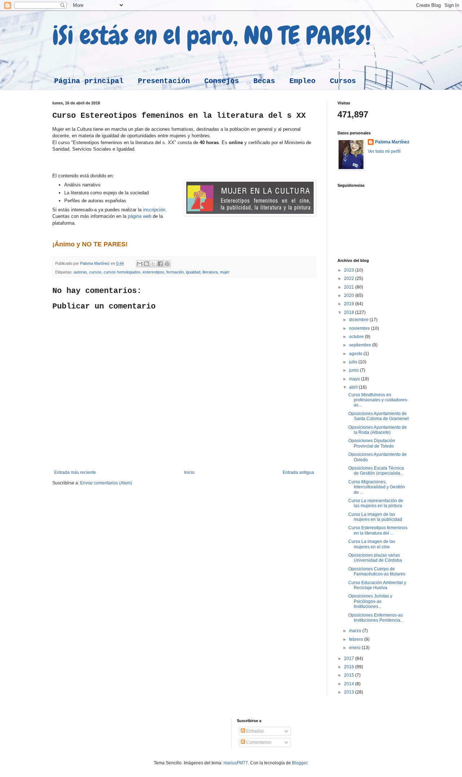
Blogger (299, 762)
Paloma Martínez (392, 141)
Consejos (221, 81)
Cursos (343, 81)
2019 (349, 303)
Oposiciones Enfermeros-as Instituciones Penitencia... (376, 618)
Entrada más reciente (75, 472)
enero (355, 647)
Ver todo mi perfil (384, 151)
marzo (355, 630)
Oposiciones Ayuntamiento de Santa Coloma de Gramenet (378, 416)
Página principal (88, 81)
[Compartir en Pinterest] (167, 263)
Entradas (254, 731)
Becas (264, 81)
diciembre (359, 319)
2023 (349, 270)
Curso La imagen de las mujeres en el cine (371, 544)
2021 (349, 287)
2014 (349, 683)
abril (354, 387)
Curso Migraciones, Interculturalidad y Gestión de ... (376, 487)
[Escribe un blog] (146, 263)
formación (175, 272)
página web (139, 216)
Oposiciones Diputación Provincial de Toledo (371, 443)
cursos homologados (122, 272)
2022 (349, 278)
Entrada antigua (298, 472)
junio (354, 370)
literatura (210, 272)
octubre (357, 336)
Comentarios (258, 742)
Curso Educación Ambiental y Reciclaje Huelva (377, 585)
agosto (356, 353)
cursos (95, 272)
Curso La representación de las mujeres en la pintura (375, 503)
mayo (355, 378)
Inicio (189, 472)
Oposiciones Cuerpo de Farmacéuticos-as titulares (376, 571)
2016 (349, 666)
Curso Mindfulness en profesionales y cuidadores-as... (378, 400)
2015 (349, 675)
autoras (80, 272)
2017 (349, 658)
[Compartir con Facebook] (160, 263)
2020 (349, 295)
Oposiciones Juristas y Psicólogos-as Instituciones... (370, 601)
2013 (349, 692)
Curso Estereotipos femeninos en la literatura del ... (377, 530)
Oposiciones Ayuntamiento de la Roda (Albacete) (377, 430)
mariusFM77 (235, 762)
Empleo (302, 81)
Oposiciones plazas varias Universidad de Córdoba (375, 558)
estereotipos (153, 272)
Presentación (164, 81)
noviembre (360, 328)
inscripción (154, 209)
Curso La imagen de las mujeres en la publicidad (375, 517)
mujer (225, 272)
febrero (356, 639)
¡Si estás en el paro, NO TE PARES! (211, 35)
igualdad (193, 272)
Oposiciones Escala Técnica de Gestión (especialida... (376, 471)
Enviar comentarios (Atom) (106, 482)
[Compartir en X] (153, 263)
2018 (349, 312)
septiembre (360, 345)
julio (353, 361)
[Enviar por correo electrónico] (139, 263)
